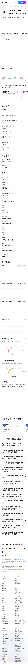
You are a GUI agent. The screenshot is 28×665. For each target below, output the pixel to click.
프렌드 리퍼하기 (5, 638)
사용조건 (17, 628)
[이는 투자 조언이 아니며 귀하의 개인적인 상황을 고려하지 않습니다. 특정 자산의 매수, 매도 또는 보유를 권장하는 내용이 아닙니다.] (21, 342)
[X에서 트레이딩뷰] (3, 548)
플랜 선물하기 (18, 583)
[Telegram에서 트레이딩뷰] (21, 548)
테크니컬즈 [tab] (24, 34)
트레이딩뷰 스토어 (19, 620)
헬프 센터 (17, 612)
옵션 (3, 620)
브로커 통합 (17, 658)
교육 (3, 650)
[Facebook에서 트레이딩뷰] (6, 548)
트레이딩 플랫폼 (19, 652)
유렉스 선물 (17, 600)
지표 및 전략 (5, 656)
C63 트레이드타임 (19, 623)
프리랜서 (4, 659)
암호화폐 (4, 588)
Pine (3, 593)
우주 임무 (17, 608)
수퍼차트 (4, 578)
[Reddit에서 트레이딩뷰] (3, 552)
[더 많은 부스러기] (6, 7)
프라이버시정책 (18, 631)
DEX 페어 (4, 592)
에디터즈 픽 (4, 651)
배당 (3, 610)
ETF (3, 585)
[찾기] (15, 2)
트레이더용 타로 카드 (20, 621)
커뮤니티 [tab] (16, 34)
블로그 (16, 610)
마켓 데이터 (17, 582)
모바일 (3, 628)
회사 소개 (17, 606)
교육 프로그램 (18, 661)
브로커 (16, 590)
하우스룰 (4, 641)
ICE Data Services (19, 559)
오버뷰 (16, 588)
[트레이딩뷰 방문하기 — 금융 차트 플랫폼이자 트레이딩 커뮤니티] (8, 69)
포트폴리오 (4, 616)
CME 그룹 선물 (18, 598)
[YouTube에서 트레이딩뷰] (10, 548)
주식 (3, 583)
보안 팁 (16, 636)
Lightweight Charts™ (20, 648)
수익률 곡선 (4, 618)
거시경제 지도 (5, 621)
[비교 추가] (17, 92)
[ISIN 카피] (12, 245)
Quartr (22, 569)
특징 (16, 578)
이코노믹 (4, 606)
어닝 (3, 608)
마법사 (3, 658)
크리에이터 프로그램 (7, 640)
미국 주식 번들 (18, 602)
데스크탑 (4, 630)
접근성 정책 (17, 635)
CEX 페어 (4, 590)
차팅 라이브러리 (19, 646)
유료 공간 (4, 661)
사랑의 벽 (4, 636)
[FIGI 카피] (13, 250)
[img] (23, 17)
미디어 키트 (17, 615)
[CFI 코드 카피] (7, 256)
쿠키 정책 (17, 633)
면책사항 (17, 630)
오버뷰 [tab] (3, 34)
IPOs (3, 612)
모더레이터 (4, 643)
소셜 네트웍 (4, 634)
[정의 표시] (7, 109)
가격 (16, 580)
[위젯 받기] (24, 338)
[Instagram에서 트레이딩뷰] (14, 548)
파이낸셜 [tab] (9, 34)
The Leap (17, 593)
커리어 (16, 613)
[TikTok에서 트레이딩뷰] (25, 548)
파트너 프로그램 (19, 660)
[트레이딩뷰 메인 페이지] (5, 2)
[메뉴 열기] (2, 2)
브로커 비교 (17, 592)
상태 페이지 (17, 640)
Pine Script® (5, 623)
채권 (3, 587)
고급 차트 (17, 650)
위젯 (16, 645)
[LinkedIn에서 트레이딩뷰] (17, 548)
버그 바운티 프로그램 (20, 638)
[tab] (19, 266)
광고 (16, 656)
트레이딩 (4, 648)
